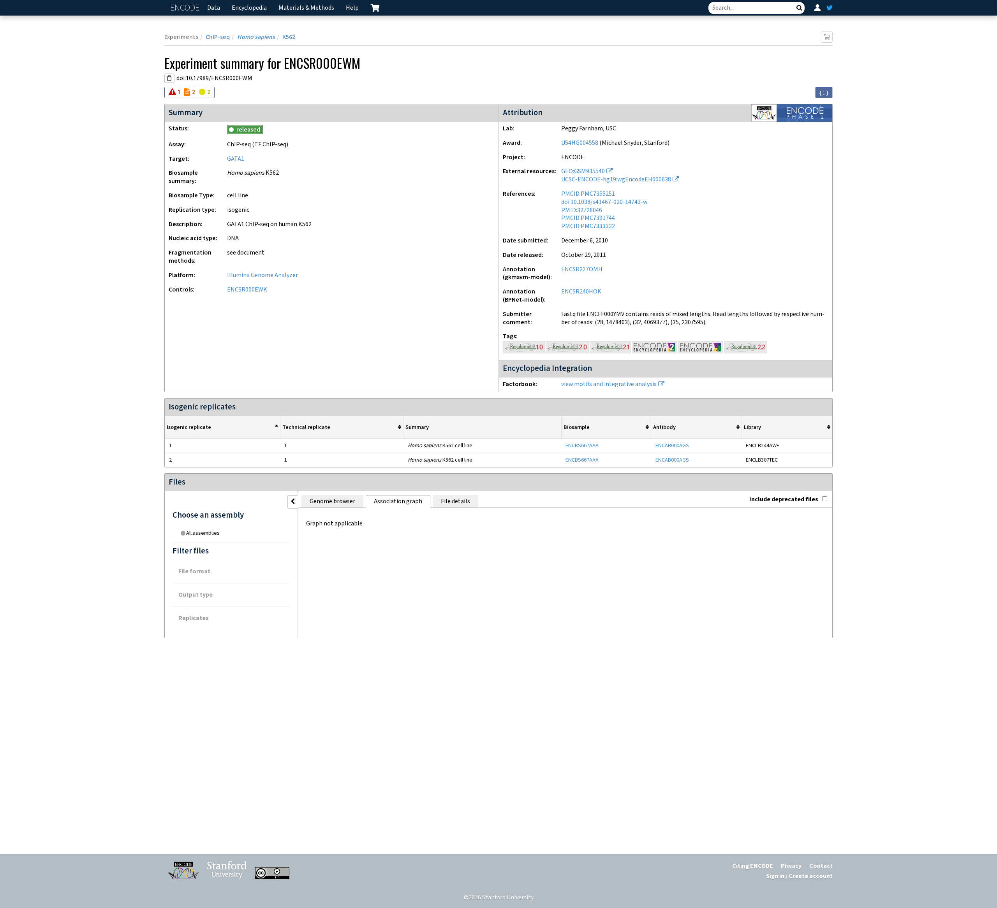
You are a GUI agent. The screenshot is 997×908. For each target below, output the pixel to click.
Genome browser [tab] (332, 501)
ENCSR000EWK (247, 290)
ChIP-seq (218, 37)
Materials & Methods (306, 8)
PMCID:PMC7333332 (588, 226)
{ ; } (823, 92)
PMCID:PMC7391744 (588, 218)
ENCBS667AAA (582, 445)
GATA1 (235, 159)
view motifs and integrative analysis (609, 384)
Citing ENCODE (752, 866)
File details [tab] (455, 501)
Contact (821, 866)
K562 (288, 37)
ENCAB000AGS (672, 445)
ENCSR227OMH (581, 269)
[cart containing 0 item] (375, 8)
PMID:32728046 (581, 210)
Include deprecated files (783, 499)
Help (352, 8)
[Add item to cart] (827, 37)
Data (213, 8)
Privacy (791, 866)
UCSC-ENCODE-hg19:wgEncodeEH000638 (616, 180)
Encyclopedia (249, 8)
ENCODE (185, 8)
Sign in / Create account (799, 876)
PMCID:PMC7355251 (588, 194)
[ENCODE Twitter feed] (829, 8)
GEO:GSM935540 (583, 171)
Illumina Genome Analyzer (262, 275)
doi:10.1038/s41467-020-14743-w (604, 202)
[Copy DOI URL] (169, 78)
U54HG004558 (579, 143)
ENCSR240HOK (581, 292)
